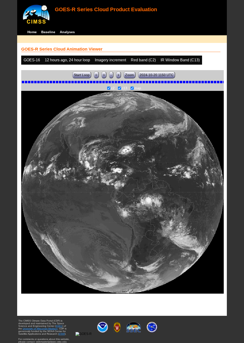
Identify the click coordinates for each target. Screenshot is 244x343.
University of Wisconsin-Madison (40, 328)
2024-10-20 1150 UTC (156, 75)
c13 (124, 88)
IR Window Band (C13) (180, 60)
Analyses (67, 32)
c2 (113, 88)
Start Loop (82, 75)
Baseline (48, 32)
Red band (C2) (143, 60)
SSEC (59, 326)
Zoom (129, 75)
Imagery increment (110, 60)
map (137, 88)
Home (32, 32)
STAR (62, 334)
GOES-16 (32, 60)
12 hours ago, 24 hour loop (67, 60)
